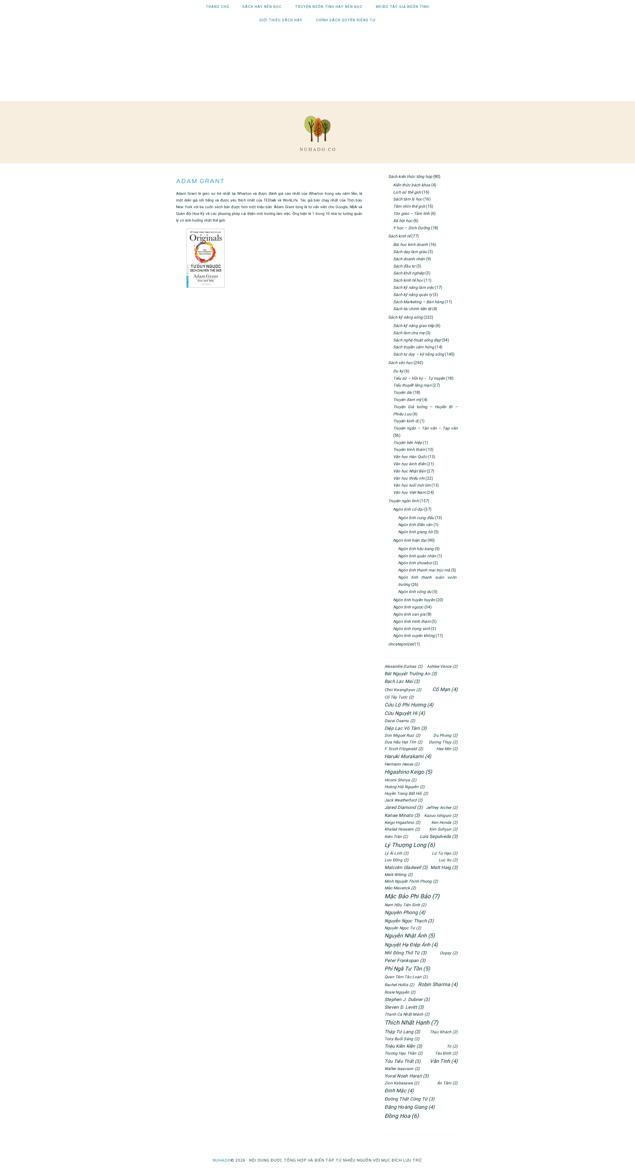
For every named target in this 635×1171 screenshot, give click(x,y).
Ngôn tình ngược (408, 607)
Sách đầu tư (404, 266)
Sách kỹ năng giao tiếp (413, 325)
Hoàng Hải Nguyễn (404, 786)
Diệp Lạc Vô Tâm (405, 728)
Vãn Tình (444, 1061)
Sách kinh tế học (408, 280)
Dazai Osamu (399, 720)
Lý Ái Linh (396, 853)
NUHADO (222, 1160)
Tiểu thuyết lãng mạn (412, 385)
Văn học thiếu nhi (409, 478)
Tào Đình (446, 1053)
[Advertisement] (317, 64)
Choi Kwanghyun (402, 689)
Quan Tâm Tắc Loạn (406, 976)
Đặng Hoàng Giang (409, 1107)
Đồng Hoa (401, 1116)
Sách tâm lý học (407, 199)
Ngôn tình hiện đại (409, 540)
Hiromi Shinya (400, 780)
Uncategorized (401, 644)
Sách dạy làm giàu (410, 251)
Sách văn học (400, 362)
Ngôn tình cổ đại (408, 509)
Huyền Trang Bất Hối (406, 793)
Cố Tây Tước (399, 697)
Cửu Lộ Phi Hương (409, 705)
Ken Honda (444, 822)
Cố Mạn (445, 689)
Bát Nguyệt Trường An (410, 673)
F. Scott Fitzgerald (403, 748)
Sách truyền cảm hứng (413, 347)
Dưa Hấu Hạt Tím (403, 742)
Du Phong (445, 735)
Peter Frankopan (404, 960)
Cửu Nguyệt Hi (404, 713)
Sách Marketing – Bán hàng (418, 302)
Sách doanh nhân (409, 259)
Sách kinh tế (399, 236)
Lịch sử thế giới (407, 192)
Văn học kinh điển (409, 464)
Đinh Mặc (399, 1091)
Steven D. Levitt (404, 1007)
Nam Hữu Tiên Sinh (405, 905)
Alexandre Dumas (403, 666)
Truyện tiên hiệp (407, 442)
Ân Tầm (447, 1083)
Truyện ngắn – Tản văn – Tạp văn (425, 428)
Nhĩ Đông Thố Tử (405, 952)
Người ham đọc (317, 133)
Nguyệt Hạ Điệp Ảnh (411, 945)
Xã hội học (402, 220)
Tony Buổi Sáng (401, 1039)
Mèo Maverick (400, 888)
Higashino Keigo (408, 772)
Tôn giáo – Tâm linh (411, 213)
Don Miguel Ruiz (402, 735)
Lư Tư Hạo (445, 853)
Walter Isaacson (402, 1068)
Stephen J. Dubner (407, 999)
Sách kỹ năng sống (405, 317)
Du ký (398, 371)
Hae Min (447, 748)
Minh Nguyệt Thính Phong (411, 881)
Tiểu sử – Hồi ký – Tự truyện (419, 378)
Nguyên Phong (404, 912)
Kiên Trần (396, 836)
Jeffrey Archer (442, 807)
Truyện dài (402, 392)
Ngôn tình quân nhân (417, 556)
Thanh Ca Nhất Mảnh (407, 1014)
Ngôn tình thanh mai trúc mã (424, 570)
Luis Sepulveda (439, 836)
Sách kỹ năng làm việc (413, 287)
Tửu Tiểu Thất (402, 1061)
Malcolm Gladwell (406, 867)
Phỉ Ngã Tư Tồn (407, 969)
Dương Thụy (443, 742)
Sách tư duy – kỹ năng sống (418, 354)
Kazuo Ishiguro (441, 815)
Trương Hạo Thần (403, 1053)
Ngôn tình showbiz (415, 563)
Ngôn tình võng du (414, 591)
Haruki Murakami (407, 756)
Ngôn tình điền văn (415, 524)
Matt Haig (444, 867)
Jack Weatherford (403, 800)
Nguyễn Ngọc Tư (402, 928)
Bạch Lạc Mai (402, 681)
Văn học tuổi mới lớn (412, 485)
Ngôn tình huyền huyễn (414, 600)
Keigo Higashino (402, 822)
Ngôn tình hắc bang (416, 548)
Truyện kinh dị (405, 421)
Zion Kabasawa (401, 1083)
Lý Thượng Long (409, 845)
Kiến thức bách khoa (411, 185)
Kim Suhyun (443, 829)
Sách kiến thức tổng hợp (410, 176)
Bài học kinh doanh (410, 244)
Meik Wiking (398, 874)
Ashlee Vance (442, 666)
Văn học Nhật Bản (409, 471)
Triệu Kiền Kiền (403, 1046)
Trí (452, 1046)
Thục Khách (444, 1032)
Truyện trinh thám (409, 449)
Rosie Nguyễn (400, 992)
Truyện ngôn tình (403, 501)
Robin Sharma (438, 984)
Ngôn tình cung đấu (416, 517)
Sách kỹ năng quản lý (412, 294)
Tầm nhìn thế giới (409, 206)
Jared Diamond (403, 807)
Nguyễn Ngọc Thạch (409, 920)
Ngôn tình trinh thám (412, 621)
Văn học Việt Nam (409, 492)
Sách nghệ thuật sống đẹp (417, 340)
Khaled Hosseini (402, 829)
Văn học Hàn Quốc (410, 456)
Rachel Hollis (399, 984)
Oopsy (449, 953)
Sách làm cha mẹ (409, 333)
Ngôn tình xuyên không (414, 635)
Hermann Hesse (401, 764)
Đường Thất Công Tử (409, 1099)
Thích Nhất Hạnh (411, 1022)
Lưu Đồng (396, 860)
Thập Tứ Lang (402, 1031)
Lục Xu (448, 860)
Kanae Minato (402, 815)
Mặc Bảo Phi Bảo (411, 896)
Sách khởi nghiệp (408, 273)
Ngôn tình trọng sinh (411, 628)
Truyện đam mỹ (407, 399)
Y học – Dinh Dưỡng (411, 228)
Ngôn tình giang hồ (415, 532)
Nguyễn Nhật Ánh (409, 936)
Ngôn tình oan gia (409, 614)
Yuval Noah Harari (406, 1075)
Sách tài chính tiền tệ (412, 308)
